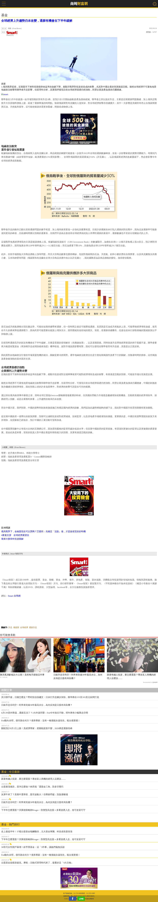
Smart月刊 (9, 35)
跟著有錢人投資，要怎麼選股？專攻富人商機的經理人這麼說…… (131, 676)
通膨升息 (33, 627)
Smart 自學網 (14, 596)
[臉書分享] (73, 898)
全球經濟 (24, 627)
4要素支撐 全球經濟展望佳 (15, 535)
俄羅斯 (16, 627)
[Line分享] (82, 898)
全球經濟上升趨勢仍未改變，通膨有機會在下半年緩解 (36, 20)
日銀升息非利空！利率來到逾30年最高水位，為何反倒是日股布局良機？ (77, 676)
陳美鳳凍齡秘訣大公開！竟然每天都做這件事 (22, 674)
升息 (10, 627)
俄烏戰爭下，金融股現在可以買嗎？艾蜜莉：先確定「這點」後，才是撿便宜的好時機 (43, 531)
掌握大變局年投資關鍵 (12, 539)
